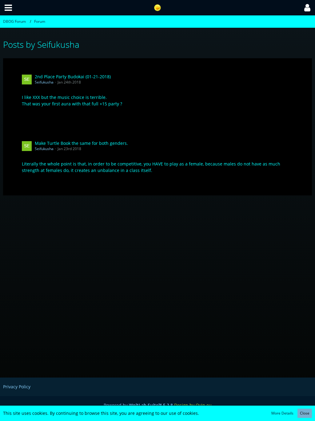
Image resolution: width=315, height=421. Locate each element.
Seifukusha (44, 82)
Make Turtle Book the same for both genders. (81, 143)
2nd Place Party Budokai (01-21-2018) (73, 77)
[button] (8, 8)
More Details (282, 413)
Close (304, 413)
